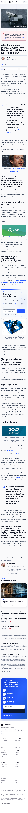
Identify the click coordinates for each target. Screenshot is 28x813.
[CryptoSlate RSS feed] (2, 734)
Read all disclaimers (5, 803)
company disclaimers (6, 671)
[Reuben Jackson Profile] (3, 58)
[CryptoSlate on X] (2, 730)
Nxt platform (10, 450)
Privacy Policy (11, 789)
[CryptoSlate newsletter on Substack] (10, 730)
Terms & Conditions (22, 808)
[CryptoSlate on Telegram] (14, 730)
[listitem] (4, 557)
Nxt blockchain (17, 454)
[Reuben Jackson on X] (7, 573)
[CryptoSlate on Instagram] (22, 730)
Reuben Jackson (11, 57)
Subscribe (14, 710)
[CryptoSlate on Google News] (6, 730)
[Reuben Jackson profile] (3, 565)
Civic (10, 236)
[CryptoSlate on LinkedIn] (18, 730)
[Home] (2, 6)
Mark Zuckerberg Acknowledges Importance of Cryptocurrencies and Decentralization (15, 170)
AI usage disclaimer (8, 639)
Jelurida (17, 477)
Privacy (6, 42)
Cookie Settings (11, 809)
